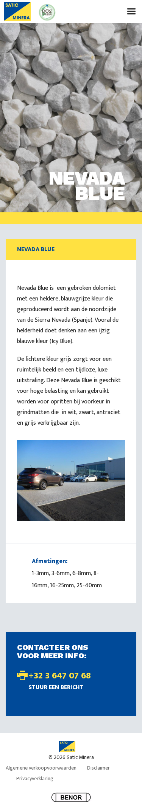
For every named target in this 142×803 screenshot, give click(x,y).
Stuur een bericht (56, 687)
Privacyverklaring (34, 778)
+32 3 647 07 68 (59, 675)
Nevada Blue (36, 249)
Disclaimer (98, 767)
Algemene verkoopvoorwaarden (41, 767)
